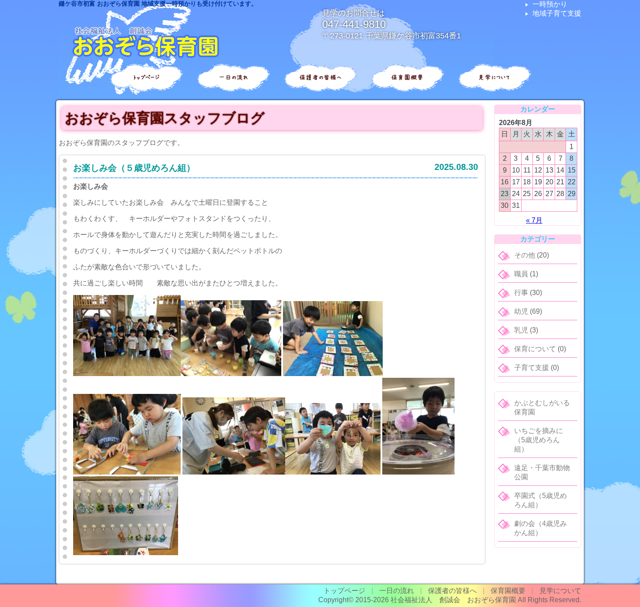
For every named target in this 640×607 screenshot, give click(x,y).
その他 (524, 255)
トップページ (145, 77)
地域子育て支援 (556, 13)
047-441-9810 (354, 24)
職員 (521, 274)
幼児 (521, 311)
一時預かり (549, 4)
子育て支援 (531, 367)
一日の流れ (233, 77)
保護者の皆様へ (320, 77)
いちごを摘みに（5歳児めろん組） (538, 440)
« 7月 (534, 220)
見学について (494, 77)
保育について (535, 349)
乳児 (521, 330)
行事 (521, 292)
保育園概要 (407, 77)
